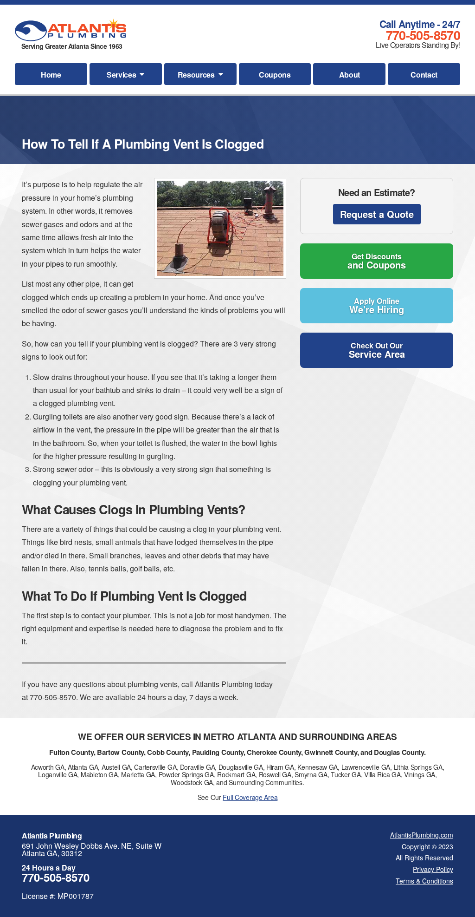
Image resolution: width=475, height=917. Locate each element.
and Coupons (376, 261)
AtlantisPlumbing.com (421, 834)
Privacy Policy (433, 869)
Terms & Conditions (424, 880)
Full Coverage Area (250, 797)
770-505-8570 (423, 35)
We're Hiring (376, 305)
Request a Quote (377, 214)
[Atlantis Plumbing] (70, 30)
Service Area (377, 350)
